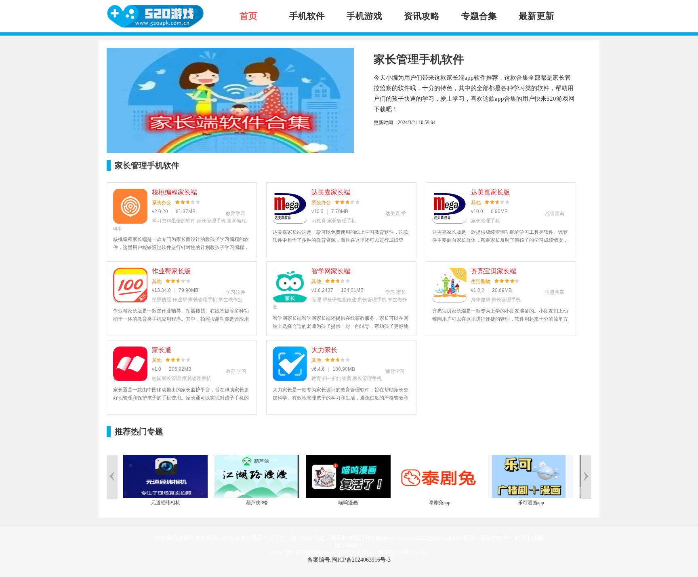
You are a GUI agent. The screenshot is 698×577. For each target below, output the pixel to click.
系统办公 (161, 202)
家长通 (161, 350)
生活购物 (480, 281)
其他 (476, 202)
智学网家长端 (330, 271)
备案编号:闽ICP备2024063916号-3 (349, 560)
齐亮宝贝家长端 (493, 271)
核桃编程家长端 (174, 192)
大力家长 (324, 350)
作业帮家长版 (171, 271)
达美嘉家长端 (330, 192)
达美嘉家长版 (490, 192)
